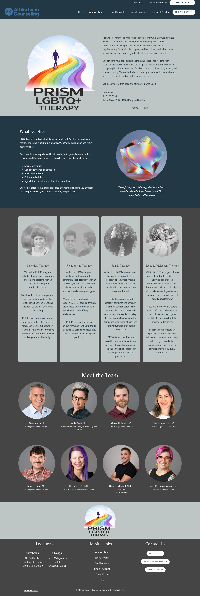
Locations (44, 544)
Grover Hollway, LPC (121, 423)
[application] (165, 3)
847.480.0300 (155, 553)
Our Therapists (118, 12)
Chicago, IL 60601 (57, 565)
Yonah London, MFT (37, 486)
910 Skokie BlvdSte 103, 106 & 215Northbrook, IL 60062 (32, 562)
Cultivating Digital (117, 590)
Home (81, 12)
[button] (182, 2)
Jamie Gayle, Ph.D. (79, 423)
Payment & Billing (161, 12)
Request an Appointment (155, 561)
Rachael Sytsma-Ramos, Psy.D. (163, 486)
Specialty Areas (137, 12)
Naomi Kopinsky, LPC (163, 423)
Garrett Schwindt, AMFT (121, 486)
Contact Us (137, 2)
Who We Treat (96, 12)
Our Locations (157, 2)
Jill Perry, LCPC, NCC (79, 486)
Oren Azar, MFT (36, 423)
